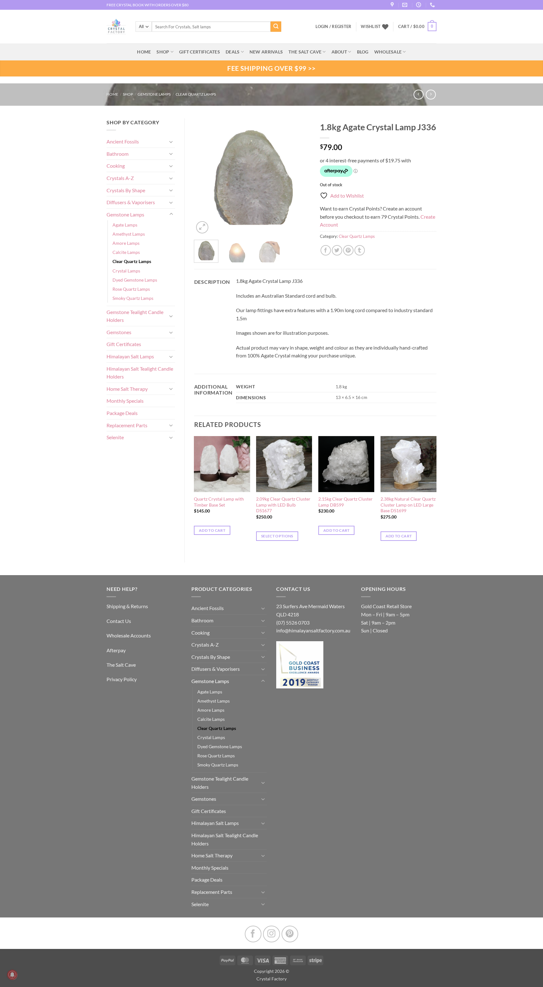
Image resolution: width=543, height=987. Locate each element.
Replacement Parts (127, 425)
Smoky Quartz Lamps (132, 298)
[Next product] (418, 94)
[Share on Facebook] (326, 250)
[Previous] (204, 176)
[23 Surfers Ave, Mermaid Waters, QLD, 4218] (393, 4)
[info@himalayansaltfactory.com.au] (405, 4)
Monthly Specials (125, 401)
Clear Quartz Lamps (196, 94)
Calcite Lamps (126, 252)
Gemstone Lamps (154, 94)
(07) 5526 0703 (293, 622)
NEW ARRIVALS (266, 51)
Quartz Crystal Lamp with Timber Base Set (219, 502)
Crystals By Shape (126, 190)
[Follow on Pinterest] (290, 934)
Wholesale (388, 51)
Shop (162, 51)
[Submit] (276, 26)
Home (112, 94)
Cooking (116, 166)
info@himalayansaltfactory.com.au (313, 630)
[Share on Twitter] (337, 250)
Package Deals (122, 413)
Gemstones (119, 332)
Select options (277, 536)
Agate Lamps (124, 224)
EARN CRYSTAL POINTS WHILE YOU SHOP (143, 5)
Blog (363, 51)
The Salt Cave (121, 665)
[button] (417, 27)
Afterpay (116, 650)
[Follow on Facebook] (253, 934)
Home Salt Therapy (127, 389)
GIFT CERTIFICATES (199, 51)
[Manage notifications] (12, 975)
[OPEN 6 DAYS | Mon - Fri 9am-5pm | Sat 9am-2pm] (419, 4)
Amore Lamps (126, 243)
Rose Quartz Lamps (131, 289)
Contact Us (119, 621)
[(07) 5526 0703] (433, 4)
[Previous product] (431, 94)
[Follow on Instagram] (271, 934)
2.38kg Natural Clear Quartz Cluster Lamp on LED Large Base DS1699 (408, 504)
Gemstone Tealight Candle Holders (135, 316)
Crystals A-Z (120, 178)
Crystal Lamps (126, 270)
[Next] (300, 176)
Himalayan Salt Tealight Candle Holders (140, 373)
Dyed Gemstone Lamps (134, 280)
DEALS (232, 51)
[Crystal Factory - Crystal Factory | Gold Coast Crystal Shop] (116, 27)
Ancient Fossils (123, 141)
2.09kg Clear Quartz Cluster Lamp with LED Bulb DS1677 (283, 504)
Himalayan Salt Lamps (130, 356)
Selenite (115, 437)
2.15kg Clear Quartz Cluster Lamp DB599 (345, 502)
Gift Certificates (124, 344)
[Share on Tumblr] (359, 250)
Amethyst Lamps (128, 234)
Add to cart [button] (212, 530)
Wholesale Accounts (129, 635)
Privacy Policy (122, 679)
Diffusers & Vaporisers (131, 202)
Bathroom (118, 154)
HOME (144, 51)
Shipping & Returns (127, 606)
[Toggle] (171, 141)
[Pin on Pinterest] (348, 250)
